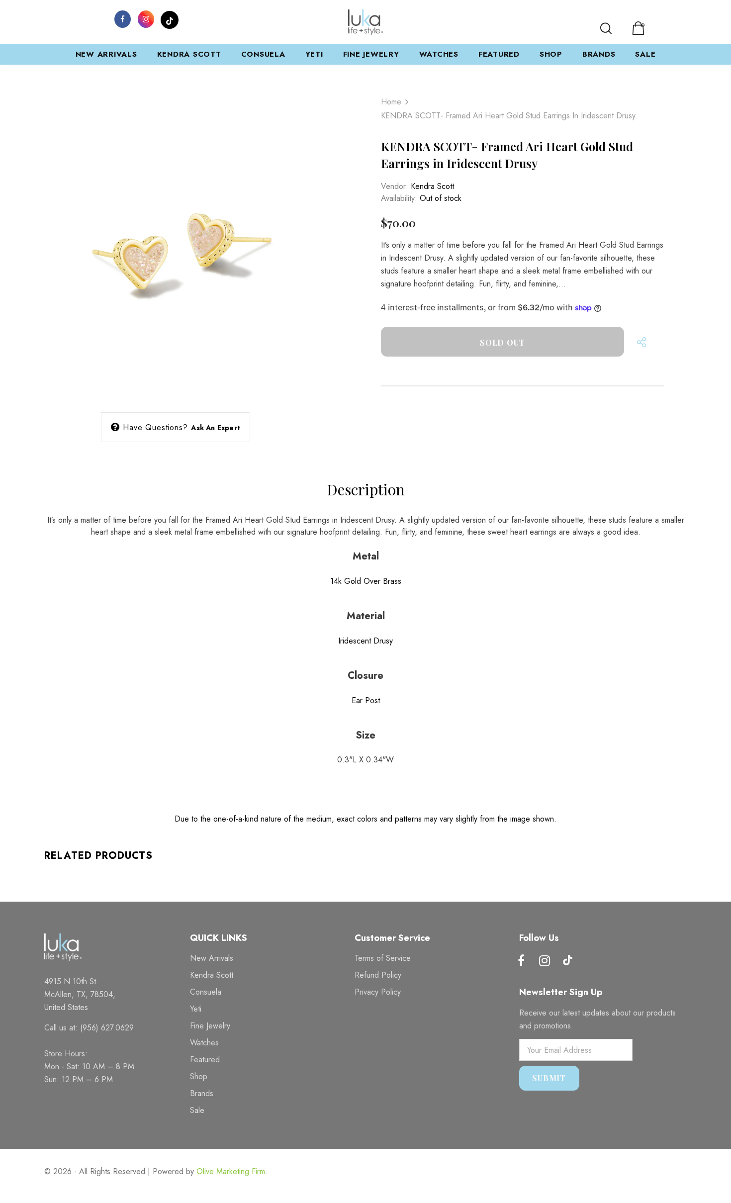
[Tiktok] (568, 961)
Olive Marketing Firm (230, 1171)
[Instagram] (146, 18)
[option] (175, 243)
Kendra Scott (432, 186)
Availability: (399, 198)
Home (391, 101)
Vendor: (394, 186)
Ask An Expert (215, 428)
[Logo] (365, 22)
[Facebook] (123, 18)
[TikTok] (170, 18)
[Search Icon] (606, 28)
